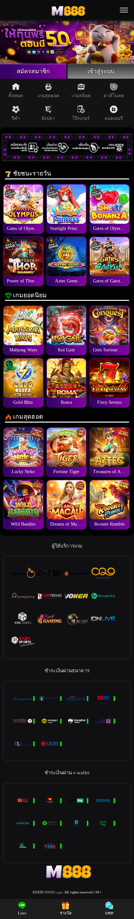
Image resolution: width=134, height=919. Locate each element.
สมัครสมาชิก (33, 71)
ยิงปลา (48, 118)
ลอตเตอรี (113, 118)
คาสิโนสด (113, 95)
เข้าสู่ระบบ (100, 71)
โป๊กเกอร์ (81, 118)
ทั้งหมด (15, 95)
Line (22, 913)
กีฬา (15, 118)
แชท (109, 913)
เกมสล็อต (81, 95)
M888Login (53, 892)
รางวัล (66, 913)
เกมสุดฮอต (48, 95)
